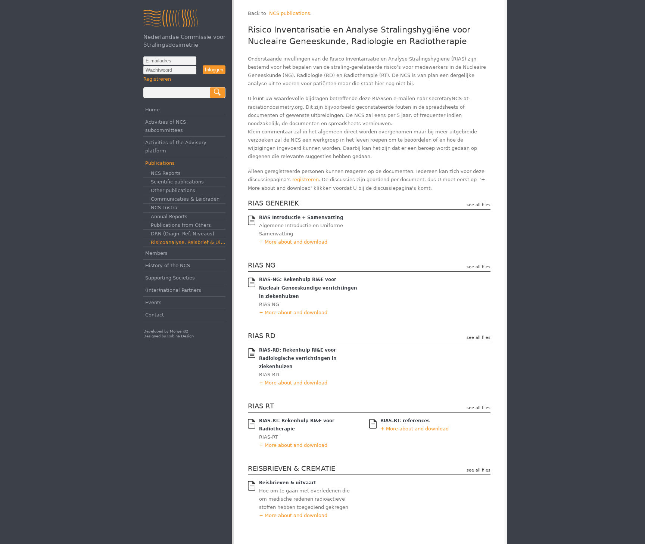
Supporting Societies (170, 278)
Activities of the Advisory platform (175, 147)
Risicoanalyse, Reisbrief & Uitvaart (188, 242)
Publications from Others (181, 225)
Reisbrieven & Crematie (291, 468)
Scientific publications (177, 182)
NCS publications (289, 13)
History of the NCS (167, 265)
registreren (305, 179)
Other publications (173, 190)
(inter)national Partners (173, 290)
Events (153, 302)
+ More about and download (293, 242)
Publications (160, 163)
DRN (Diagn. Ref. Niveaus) (182, 234)
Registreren (157, 79)
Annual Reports (169, 216)
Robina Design (180, 336)
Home (152, 109)
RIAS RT (261, 406)
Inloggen (214, 69)
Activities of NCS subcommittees (165, 126)
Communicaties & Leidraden (185, 199)
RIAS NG (261, 265)
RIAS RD (261, 336)
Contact (154, 315)
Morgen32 (179, 331)
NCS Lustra (164, 207)
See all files (478, 205)
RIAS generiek (273, 203)
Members (156, 253)
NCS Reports (166, 173)
